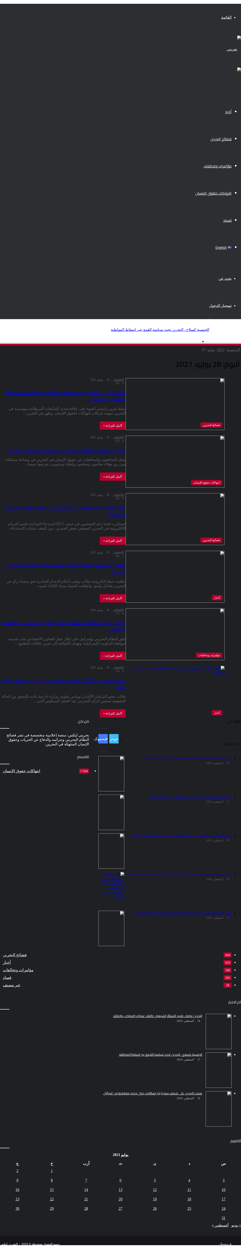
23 (17, 1199)
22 (52, 1199)
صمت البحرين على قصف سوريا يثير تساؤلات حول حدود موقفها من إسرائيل (151, 330)
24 (223, 1208)
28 (86, 1208)
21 (86, 1199)
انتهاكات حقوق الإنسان (213, 193)
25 (189, 1208)
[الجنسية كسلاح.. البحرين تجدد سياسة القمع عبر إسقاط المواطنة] (219, 1070)
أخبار (228, 111)
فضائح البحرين (221, 138)
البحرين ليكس (9, 1244)
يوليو (211, 350)
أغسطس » (220, 1225)
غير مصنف (11, 985)
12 (155, 1190)
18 (189, 1199)
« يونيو (236, 1225)
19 (155, 1199)
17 (223, 1199)
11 (189, 1190)
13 (120, 1190)
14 (86, 1190)
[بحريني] (234, 49)
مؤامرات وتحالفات (218, 166)
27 (120, 1208)
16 (17, 1190)
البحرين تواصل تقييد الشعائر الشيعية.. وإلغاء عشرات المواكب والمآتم (157, 1016)
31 (223, 1218)
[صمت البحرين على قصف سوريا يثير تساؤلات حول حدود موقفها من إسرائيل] (219, 1109)
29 (52, 1208)
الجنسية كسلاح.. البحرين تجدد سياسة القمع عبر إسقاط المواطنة (160, 1055)
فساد (227, 220)
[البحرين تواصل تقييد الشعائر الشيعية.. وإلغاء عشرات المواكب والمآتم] (219, 1031)
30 (17, 1208)
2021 (221, 350)
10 (223, 1190)
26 (155, 1208)
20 (120, 1199)
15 (52, 1190)
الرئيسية (233, 350)
